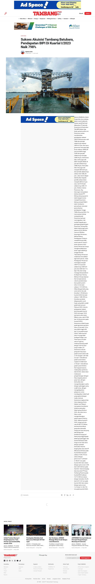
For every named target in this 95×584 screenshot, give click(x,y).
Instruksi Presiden (37, 570)
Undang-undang (37, 566)
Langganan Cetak (56, 578)
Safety (59, 18)
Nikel (5, 572)
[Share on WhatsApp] (70, 495)
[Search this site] (5, 13)
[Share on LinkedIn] (67, 495)
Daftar (88, 13)
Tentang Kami (28, 578)
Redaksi (49, 578)
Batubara (6, 566)
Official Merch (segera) (83, 566)
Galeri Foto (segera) (82, 570)
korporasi (21, 566)
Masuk (81, 13)
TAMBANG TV (51, 566)
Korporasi (42, 18)
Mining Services (51, 18)
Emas (5, 568)
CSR (20, 568)
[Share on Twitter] (62, 495)
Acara (20, 570)
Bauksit (5, 574)
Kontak (43, 578)
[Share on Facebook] (65, 495)
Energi (36, 18)
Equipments (51, 568)
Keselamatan (66, 568)
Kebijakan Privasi (66, 578)
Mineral (30, 18)
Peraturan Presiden (37, 568)
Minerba (65, 570)
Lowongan (80, 568)
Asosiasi (66, 18)
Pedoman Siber (36, 578)
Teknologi (65, 566)
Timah (5, 570)
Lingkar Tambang (82, 574)
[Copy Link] (73, 495)
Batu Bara (23, 18)
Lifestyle (72, 18)
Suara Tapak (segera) (83, 572)
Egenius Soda (29, 51)
